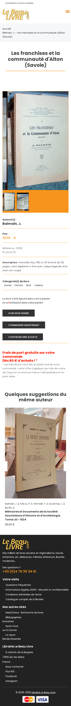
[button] (67, 11)
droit (29, 285)
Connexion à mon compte (19, 3)
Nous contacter (14, 666)
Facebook (10, 676)
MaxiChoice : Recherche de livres (23, 612)
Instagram (11, 681)
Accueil (6, 28)
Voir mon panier (18, 313)
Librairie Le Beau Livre (43, 692)
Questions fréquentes (17, 585)
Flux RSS (9, 671)
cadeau (39, 285)
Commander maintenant (23, 325)
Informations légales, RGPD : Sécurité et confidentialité (36, 589)
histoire (19, 285)
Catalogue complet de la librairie (23, 599)
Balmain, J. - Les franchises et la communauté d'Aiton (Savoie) (33, 34)
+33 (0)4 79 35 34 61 (19, 571)
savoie (8, 285)
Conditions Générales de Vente (23, 594)
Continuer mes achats (22, 337)
